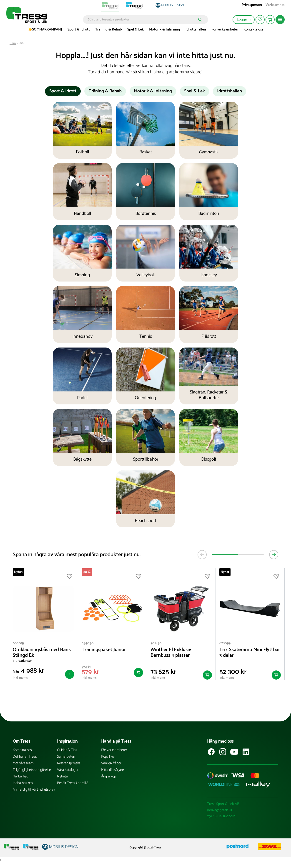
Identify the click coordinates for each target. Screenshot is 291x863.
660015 (18, 643)
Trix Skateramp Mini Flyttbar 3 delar (249, 652)
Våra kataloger (67, 769)
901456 (156, 643)
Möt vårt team (23, 763)
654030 (88, 643)
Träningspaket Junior (104, 650)
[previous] (202, 554)
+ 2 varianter (22, 660)
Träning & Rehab (108, 29)
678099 (225, 643)
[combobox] (142, 19)
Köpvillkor (108, 756)
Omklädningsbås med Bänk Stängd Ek (42, 652)
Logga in (244, 19)
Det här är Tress (25, 756)
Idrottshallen (196, 29)
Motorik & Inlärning (164, 29)
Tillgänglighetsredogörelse (32, 769)
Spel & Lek (135, 29)
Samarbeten (66, 756)
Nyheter (63, 776)
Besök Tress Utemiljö (72, 783)
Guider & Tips (67, 750)
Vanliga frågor (111, 763)
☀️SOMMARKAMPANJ (45, 29)
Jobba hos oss (23, 783)
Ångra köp (108, 776)
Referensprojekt (68, 763)
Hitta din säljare (112, 769)
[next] (273, 554)
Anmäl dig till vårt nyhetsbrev (34, 789)
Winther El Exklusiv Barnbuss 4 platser (171, 652)
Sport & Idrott (79, 29)
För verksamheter (224, 29)
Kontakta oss (253, 29)
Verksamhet (275, 5)
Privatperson (252, 5)
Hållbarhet (20, 776)
